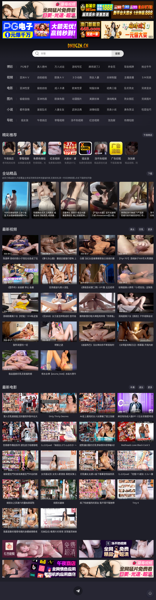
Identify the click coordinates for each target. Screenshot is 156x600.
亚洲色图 (42, 99)
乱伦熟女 (129, 88)
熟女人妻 (94, 77)
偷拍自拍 (42, 88)
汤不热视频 (77, 120)
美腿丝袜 (94, 99)
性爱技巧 (146, 109)
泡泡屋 (111, 120)
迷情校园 (94, 109)
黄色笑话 (129, 109)
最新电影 (9, 387)
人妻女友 (59, 109)
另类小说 (112, 109)
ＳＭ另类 (146, 77)
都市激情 (25, 109)
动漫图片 (77, 99)
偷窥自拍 (25, 99)
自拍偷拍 (42, 77)
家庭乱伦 (42, 109)
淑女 (141, 387)
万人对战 (59, 66)
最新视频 (9, 229)
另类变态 (146, 88)
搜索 (117, 53)
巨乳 (141, 229)
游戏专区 (77, 66)
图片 (10, 99)
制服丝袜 (94, 88)
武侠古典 (77, 109)
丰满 (132, 387)
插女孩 (24, 120)
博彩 (10, 67)
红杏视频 (94, 120)
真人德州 (42, 66)
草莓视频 (59, 120)
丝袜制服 (112, 77)
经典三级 (112, 88)
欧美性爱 (77, 88)
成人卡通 (59, 88)
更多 (150, 229)
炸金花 (111, 66)
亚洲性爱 (25, 88)
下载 (150, 173)
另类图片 (146, 99)
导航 (10, 120)
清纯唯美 (112, 99)
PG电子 (25, 66)
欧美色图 (59, 99)
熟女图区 (129, 99)
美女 (132, 229)
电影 (10, 88)
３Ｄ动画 (77, 77)
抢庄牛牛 (146, 66)
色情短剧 (129, 120)
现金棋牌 (129, 66)
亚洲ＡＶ (25, 77)
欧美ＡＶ (59, 77)
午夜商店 (42, 120)
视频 (10, 77)
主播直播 (129, 77)
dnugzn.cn (78, 46)
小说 (10, 109)
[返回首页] (150, 593)
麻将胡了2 (94, 66)
